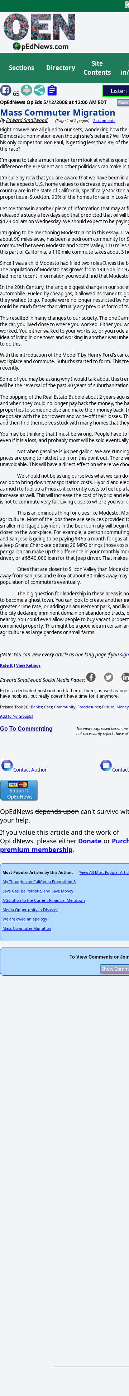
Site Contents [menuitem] (97, 68)
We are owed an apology (25, 919)
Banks (36, 706)
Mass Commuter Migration (57, 112)
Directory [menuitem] (60, 68)
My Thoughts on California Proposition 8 (39, 881)
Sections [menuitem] (21, 68)
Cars (48, 706)
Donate (90, 841)
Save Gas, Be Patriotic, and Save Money (38, 891)
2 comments (104, 120)
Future (108, 706)
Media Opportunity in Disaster (30, 909)
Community (64, 706)
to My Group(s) (16, 716)
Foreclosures (88, 706)
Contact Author (30, 770)
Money (122, 706)
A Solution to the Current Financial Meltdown (44, 900)
